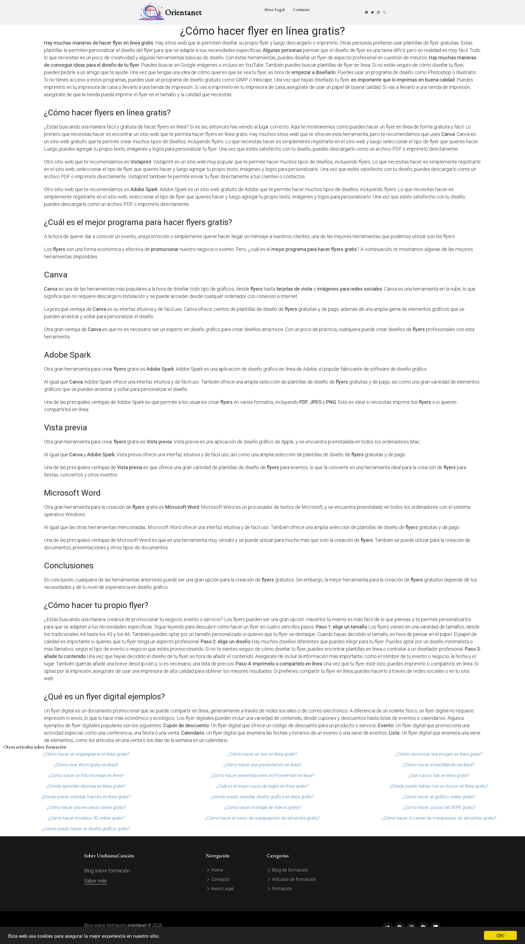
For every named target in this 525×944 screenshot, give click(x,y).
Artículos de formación (293, 879)
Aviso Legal (274, 9)
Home (216, 870)
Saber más (95, 881)
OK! (500, 935)
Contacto (301, 9)
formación (281, 888)
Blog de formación (289, 870)
